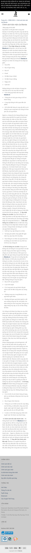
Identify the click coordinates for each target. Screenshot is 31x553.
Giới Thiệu (4, 487)
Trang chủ (4, 20)
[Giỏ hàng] (29, 14)
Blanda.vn (5, 48)
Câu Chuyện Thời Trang (7, 499)
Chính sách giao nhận (7, 470)
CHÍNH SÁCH (11, 20)
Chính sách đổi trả (6, 464)
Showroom (4, 496)
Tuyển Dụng (4, 493)
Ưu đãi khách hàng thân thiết (9, 472)
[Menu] (2, 14)
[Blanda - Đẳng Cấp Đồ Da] (15, 14)
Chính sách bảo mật (6, 467)
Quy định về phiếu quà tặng (9, 478)
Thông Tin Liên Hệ (6, 490)
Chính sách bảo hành (7, 475)
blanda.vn (24, 58)
